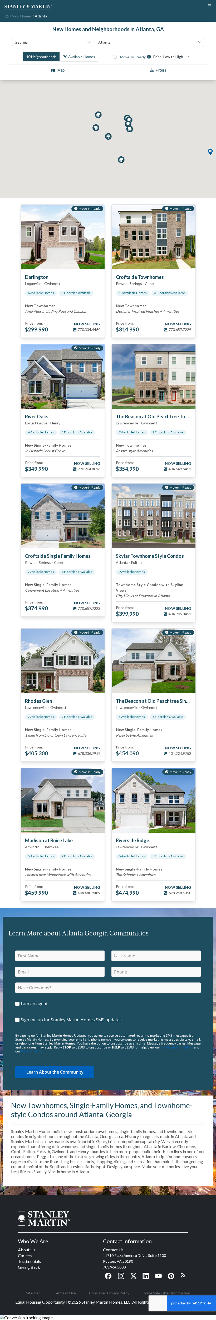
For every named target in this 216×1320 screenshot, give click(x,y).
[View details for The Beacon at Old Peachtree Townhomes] (153, 376)
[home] (6, 16)
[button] (210, 152)
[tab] (41, 56)
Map (61, 70)
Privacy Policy (31, 1051)
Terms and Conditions (177, 1047)
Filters (161, 70)
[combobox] (52, 42)
